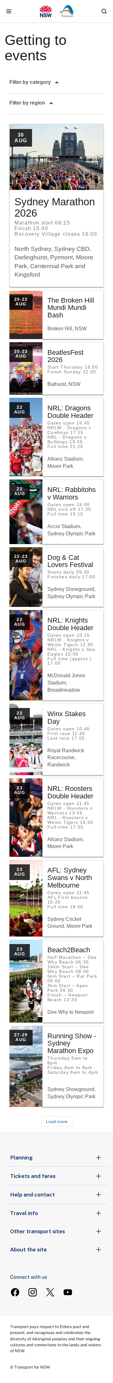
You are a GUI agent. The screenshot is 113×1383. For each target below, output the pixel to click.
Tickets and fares (33, 1176)
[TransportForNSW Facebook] (15, 1292)
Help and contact (32, 1194)
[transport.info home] (56, 11)
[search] (104, 11)
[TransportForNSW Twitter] (50, 1292)
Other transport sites (37, 1231)
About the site (28, 1249)
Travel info (24, 1213)
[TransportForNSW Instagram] (32, 1292)
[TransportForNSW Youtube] (68, 1292)
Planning (21, 1157)
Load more (56, 1121)
